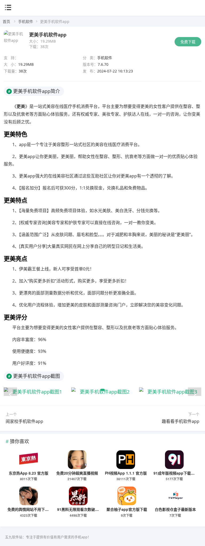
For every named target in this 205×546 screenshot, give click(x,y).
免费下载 (187, 41)
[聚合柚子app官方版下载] (126, 496)
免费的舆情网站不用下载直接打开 (35, 509)
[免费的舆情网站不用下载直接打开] (28, 496)
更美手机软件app (47, 34)
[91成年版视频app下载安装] (174, 459)
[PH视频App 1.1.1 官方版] (125, 459)
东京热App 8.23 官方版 (28, 473)
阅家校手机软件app (24, 421)
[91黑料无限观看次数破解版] (78, 496)
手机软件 (25, 21)
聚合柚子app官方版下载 (127, 509)
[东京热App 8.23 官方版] (28, 459)
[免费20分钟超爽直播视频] (77, 459)
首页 (6, 21)
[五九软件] (102, 19)
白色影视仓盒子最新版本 (175, 509)
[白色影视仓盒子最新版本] (175, 496)
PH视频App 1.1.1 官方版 (126, 473)
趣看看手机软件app (180, 421)
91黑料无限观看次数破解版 (79, 509)
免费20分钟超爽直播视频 (77, 473)
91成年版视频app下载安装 (175, 473)
